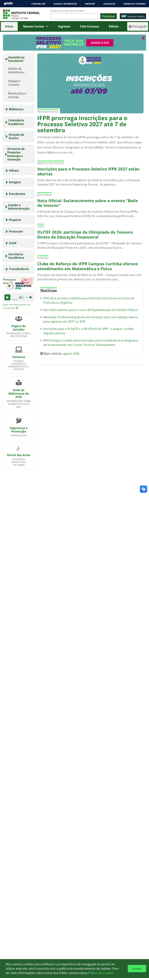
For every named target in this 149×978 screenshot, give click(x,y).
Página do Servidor (18, 328)
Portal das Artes (18, 455)
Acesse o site (100, 42)
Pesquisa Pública (136, 16)
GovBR (8, 3)
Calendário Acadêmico (16, 122)
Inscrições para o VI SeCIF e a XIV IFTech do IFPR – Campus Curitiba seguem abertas (88, 331)
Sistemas (18, 357)
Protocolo (16, 231)
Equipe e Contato (14, 82)
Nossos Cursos (33, 26)
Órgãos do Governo (134, 4)
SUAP (13, 243)
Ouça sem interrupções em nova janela (16, 306)
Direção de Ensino (16, 136)
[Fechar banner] (143, 38)
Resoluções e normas (17, 95)
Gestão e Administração (18, 207)
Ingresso (64, 26)
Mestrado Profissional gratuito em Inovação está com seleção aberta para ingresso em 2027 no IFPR (90, 319)
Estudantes (17, 194)
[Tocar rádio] (7, 297)
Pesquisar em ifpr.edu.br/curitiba (67, 11)
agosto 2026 (71, 354)
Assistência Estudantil (16, 59)
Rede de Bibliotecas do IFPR (19, 393)
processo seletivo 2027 (50, 163)
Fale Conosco (89, 26)
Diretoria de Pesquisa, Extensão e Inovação (16, 154)
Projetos (15, 220)
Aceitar (137, 969)
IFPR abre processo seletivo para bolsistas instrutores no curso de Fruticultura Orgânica (88, 300)
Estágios (15, 182)
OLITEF (40, 226)
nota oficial (44, 195)
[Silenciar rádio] (21, 297)
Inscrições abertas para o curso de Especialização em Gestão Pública (90, 310)
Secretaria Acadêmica (16, 256)
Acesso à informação (65, 4)
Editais (114, 26)
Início (9, 26)
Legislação (109, 4)
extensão (42, 258)
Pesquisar (108, 16)
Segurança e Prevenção (18, 429)
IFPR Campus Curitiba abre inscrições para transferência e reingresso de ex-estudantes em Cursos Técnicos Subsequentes (90, 342)
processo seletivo (48, 111)
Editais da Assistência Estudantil (15, 70)
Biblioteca (16, 109)
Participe (90, 4)
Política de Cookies (101, 973)
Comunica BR (38, 4)
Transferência (19, 269)
